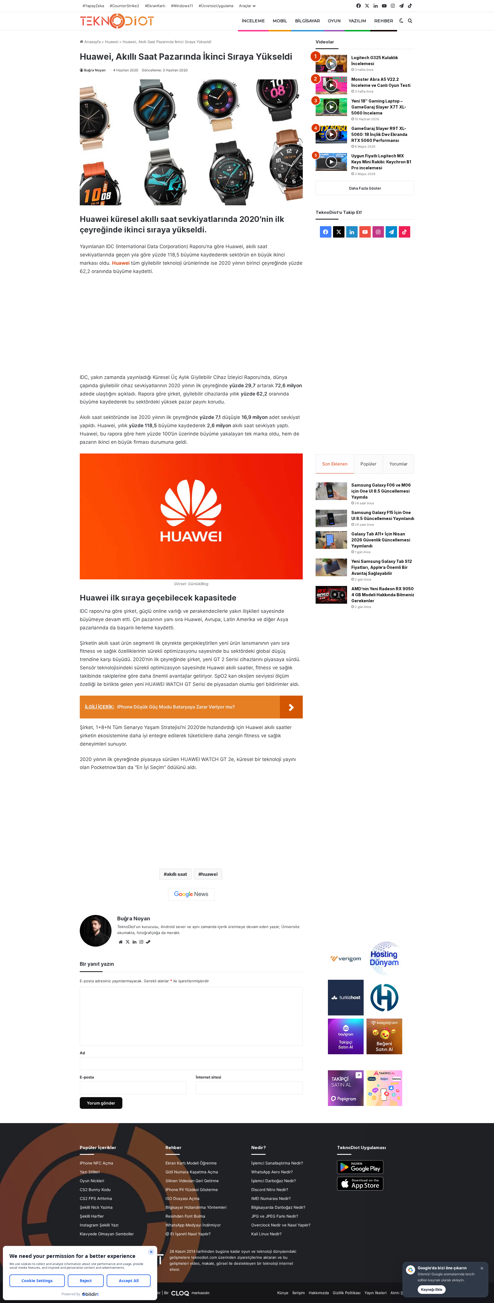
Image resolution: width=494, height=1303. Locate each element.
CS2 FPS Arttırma (96, 1198)
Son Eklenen (335, 464)
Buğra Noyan (94, 70)
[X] (127, 942)
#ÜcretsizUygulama (216, 5)
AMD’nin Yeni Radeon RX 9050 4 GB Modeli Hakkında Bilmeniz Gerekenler (382, 594)
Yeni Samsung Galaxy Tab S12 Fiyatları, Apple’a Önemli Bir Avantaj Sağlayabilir (381, 567)
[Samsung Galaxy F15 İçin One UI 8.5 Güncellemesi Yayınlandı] (331, 518)
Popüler (368, 464)
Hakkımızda (319, 1292)
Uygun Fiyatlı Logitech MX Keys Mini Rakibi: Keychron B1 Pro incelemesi (381, 161)
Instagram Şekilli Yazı (99, 1225)
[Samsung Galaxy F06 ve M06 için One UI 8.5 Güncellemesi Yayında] (331, 491)
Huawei (111, 41)
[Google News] (191, 894)
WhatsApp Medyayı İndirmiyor (193, 1225)
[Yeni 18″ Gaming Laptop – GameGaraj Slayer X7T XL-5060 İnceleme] (331, 107)
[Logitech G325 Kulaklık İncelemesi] (331, 64)
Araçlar (245, 5)
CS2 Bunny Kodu (95, 1189)
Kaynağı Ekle (431, 1289)
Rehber (383, 20)
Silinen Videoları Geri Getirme (192, 1180)
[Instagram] (141, 942)
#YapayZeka (93, 5)
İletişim (298, 1292)
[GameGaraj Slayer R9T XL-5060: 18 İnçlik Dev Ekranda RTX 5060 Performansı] (331, 134)
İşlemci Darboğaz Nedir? (273, 1180)
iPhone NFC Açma (96, 1163)
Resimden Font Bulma (185, 1216)
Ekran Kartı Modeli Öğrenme (191, 1163)
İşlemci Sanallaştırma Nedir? (277, 1163)
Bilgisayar (307, 20)
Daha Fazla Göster (365, 188)
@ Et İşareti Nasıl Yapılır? (188, 1234)
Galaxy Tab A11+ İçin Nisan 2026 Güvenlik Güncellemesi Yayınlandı (380, 539)
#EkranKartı (155, 5)
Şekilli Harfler (92, 1216)
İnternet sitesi (208, 1077)
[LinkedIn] (134, 942)
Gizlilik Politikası (346, 1292)
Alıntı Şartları (402, 1292)
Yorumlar (398, 464)
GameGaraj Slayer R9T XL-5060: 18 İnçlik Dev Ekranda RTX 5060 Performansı (379, 134)
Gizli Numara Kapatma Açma (192, 1172)
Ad (82, 1053)
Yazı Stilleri (89, 1172)
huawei (209, 874)
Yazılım (357, 20)
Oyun (334, 20)
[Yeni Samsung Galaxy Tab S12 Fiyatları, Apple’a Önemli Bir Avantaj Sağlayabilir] (331, 567)
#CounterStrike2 (124, 5)
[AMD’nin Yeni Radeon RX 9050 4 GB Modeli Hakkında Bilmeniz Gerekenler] (331, 595)
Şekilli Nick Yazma (96, 1207)
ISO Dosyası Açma (183, 1198)
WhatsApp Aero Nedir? (272, 1172)
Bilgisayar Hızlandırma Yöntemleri (196, 1207)
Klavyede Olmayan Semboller (107, 1234)
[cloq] (181, 1292)
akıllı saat (177, 874)
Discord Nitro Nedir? (269, 1189)
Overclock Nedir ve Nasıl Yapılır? (280, 1225)
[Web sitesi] (120, 942)
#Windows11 (182, 5)
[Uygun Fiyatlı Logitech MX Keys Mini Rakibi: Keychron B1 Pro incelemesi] (331, 162)
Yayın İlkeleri (375, 1292)
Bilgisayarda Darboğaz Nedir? (278, 1207)
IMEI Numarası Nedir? (271, 1198)
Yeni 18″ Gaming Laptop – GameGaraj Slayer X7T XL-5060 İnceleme (378, 107)
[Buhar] (148, 942)
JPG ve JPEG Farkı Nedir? (274, 1216)
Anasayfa (92, 41)
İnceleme (253, 20)
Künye (282, 1292)
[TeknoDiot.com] (117, 21)
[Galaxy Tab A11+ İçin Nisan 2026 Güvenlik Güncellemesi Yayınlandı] (331, 540)
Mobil (280, 20)
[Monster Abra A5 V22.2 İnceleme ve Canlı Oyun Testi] (331, 85)
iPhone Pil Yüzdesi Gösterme (192, 1189)
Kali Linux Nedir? (266, 1234)
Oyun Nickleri (92, 1180)
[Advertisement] (191, 323)
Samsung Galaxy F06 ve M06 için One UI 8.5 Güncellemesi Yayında (381, 491)
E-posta (87, 1077)
